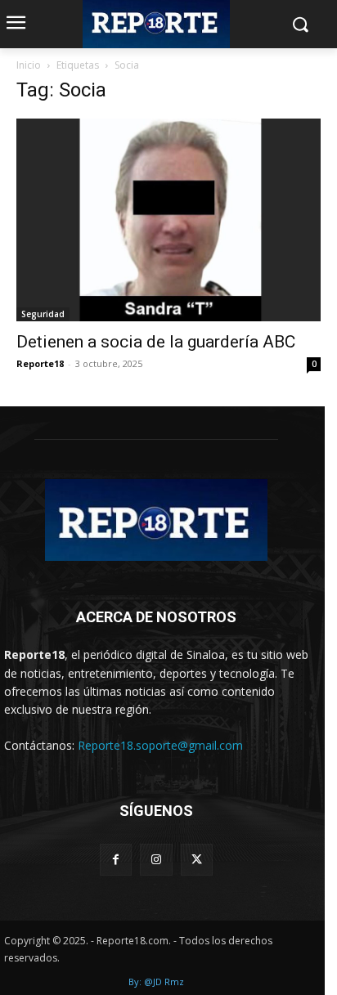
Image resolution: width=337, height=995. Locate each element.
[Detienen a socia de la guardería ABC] (168, 220)
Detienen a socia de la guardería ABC (155, 342)
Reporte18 (40, 363)
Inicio (28, 65)
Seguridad (43, 314)
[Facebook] (116, 860)
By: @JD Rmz (156, 981)
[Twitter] (197, 860)
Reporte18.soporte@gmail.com (160, 745)
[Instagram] (156, 860)
